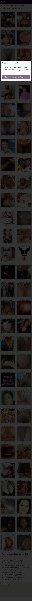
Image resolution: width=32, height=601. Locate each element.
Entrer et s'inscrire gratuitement (16, 77)
